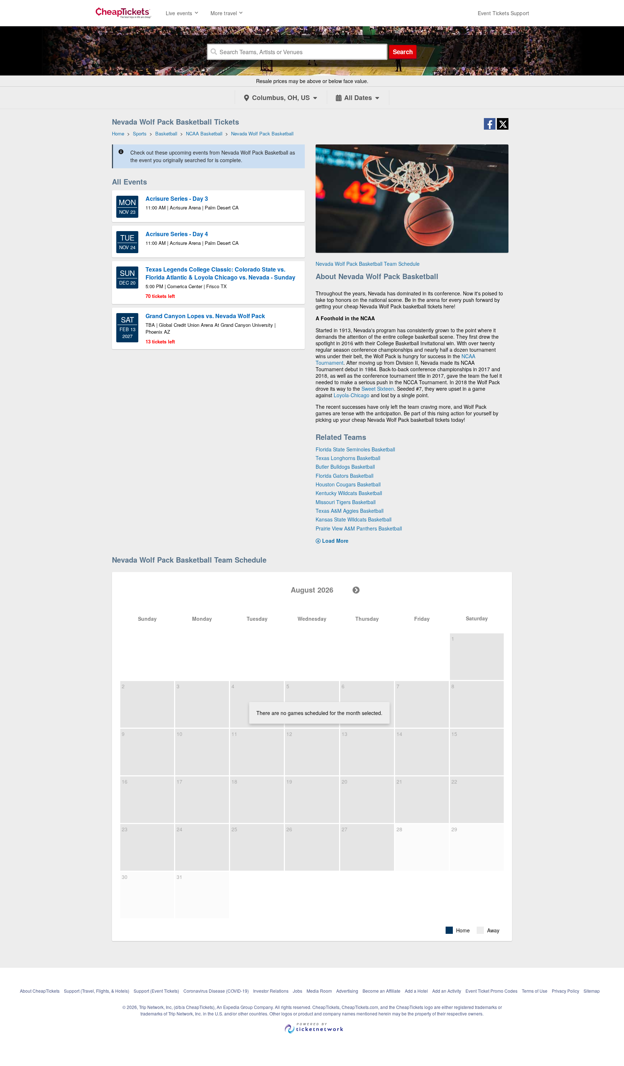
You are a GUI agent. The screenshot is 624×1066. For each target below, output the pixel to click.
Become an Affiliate (381, 991)
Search (403, 51)
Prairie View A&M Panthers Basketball (359, 528)
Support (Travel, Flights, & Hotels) (96, 991)
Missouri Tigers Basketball (346, 502)
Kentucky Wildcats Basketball (349, 493)
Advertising (347, 991)
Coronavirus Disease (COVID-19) (216, 991)
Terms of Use (534, 991)
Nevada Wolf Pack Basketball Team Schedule (368, 263)
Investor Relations (271, 991)
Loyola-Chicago (351, 395)
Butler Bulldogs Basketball (345, 466)
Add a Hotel (416, 991)
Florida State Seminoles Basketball (355, 449)
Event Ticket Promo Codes (491, 991)
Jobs (297, 991)
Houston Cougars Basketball (348, 484)
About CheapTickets (40, 991)
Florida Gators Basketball (344, 475)
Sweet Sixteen (377, 388)
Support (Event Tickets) (156, 991)
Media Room (319, 991)
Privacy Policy (565, 991)
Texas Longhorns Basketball (348, 458)
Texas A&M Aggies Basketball (350, 510)
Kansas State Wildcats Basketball (353, 519)
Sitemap (592, 991)
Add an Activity (446, 991)
